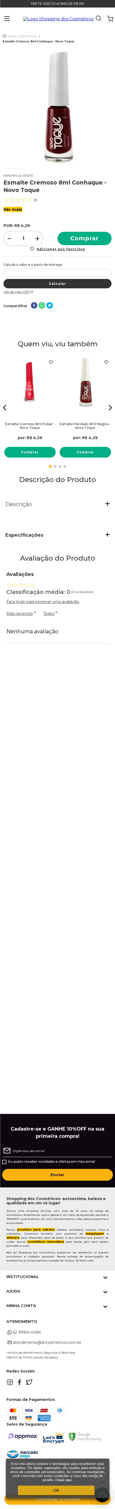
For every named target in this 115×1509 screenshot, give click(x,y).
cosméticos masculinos (45, 1241)
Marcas (12, 36)
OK (56, 1490)
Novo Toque (29, 36)
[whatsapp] (42, 306)
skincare (13, 1237)
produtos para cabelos (36, 1229)
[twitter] (49, 306)
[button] (3, 19)
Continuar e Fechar (57, 1499)
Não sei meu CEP (16, 292)
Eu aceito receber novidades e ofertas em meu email (51, 1162)
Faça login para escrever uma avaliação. (43, 601)
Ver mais (12, 209)
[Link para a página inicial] (4, 36)
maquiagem (95, 1233)
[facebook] (34, 306)
